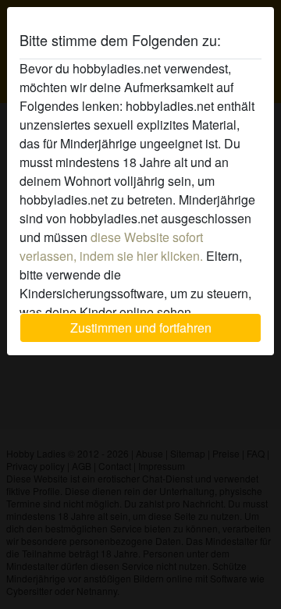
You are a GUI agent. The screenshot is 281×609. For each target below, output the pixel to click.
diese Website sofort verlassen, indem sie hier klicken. (111, 246)
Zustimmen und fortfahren (141, 328)
